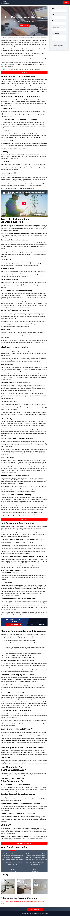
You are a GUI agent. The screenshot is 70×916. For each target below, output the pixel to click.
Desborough (17, 901)
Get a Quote (23, 25)
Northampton (27, 901)
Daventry (11, 901)
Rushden (33, 901)
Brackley (3, 901)
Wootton (3, 903)
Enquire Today (24, 519)
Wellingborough (40, 901)
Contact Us (24, 72)
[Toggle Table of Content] (14, 173)
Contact (66, 2)
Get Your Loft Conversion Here (24, 843)
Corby (7, 901)
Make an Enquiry (35, 909)
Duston (22, 901)
